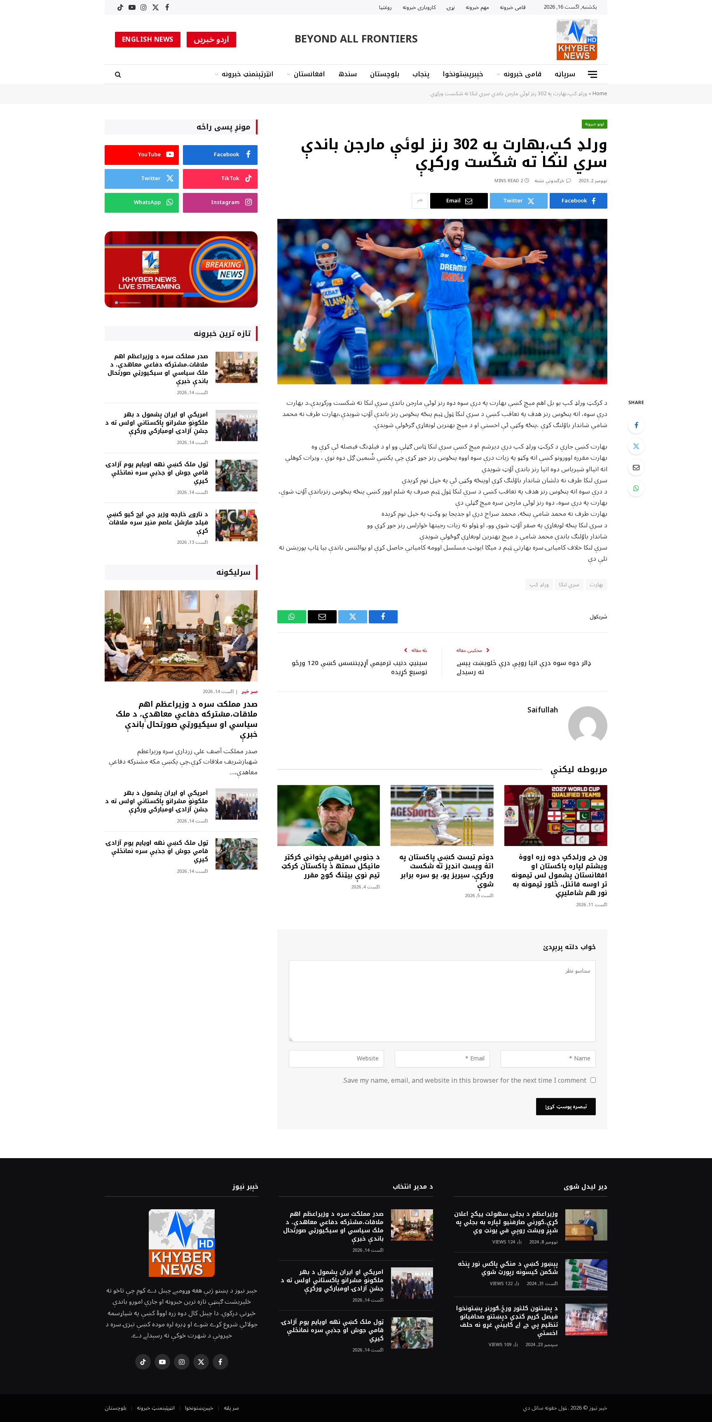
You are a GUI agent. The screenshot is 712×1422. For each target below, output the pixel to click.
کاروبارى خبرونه (419, 7)
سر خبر (249, 692)
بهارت (596, 584)
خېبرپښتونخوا (463, 74)
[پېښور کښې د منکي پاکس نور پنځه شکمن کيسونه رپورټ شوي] (586, 1275)
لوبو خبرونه (594, 124)
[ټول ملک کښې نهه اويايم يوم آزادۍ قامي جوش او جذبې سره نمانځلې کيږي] (236, 475)
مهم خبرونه (477, 7)
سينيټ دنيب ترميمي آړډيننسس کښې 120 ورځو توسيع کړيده (359, 667)
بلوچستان (384, 74)
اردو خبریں (212, 39)
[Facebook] (636, 425)
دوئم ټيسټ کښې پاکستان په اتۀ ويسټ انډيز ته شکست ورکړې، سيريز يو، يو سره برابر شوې (446, 870)
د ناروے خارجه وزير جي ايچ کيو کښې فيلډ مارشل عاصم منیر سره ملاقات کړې (157, 522)
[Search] (119, 74)
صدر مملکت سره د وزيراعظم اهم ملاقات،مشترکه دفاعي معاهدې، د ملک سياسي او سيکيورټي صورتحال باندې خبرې (158, 369)
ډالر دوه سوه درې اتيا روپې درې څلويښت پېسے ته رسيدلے (524, 667)
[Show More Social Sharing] (420, 201)
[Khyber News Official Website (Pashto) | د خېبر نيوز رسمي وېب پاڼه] (577, 39)
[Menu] (592, 74)
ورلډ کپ (538, 584)
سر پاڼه (231, 1408)
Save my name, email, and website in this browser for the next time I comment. (464, 1081)
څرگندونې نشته (549, 181)
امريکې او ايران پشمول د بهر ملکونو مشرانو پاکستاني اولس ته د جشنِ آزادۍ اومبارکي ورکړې (156, 423)
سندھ (347, 74)
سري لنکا (569, 584)
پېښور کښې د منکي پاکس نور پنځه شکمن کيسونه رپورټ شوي (508, 1268)
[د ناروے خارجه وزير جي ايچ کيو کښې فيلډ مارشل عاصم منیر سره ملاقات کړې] (236, 525)
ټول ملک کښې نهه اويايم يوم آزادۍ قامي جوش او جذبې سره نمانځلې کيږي (157, 473)
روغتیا (385, 7)
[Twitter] (636, 446)
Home (600, 93)
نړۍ (451, 7)
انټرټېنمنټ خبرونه (248, 74)
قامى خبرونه (513, 7)
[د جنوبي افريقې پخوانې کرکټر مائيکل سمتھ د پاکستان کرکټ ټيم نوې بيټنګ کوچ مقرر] (328, 815)
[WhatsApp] (636, 488)
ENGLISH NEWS (147, 40)
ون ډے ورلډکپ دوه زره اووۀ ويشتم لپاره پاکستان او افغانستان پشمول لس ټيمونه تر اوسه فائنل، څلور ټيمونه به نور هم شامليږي (559, 875)
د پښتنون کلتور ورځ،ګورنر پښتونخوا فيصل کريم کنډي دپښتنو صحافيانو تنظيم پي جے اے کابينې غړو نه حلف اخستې (507, 1320)
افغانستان (309, 74)
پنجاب (420, 74)
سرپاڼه (565, 74)
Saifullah (542, 710)
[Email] (636, 467)
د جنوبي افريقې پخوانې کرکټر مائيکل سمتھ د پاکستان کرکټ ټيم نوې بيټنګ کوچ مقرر (330, 866)
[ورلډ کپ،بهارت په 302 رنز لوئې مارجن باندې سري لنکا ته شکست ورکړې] (442, 301)
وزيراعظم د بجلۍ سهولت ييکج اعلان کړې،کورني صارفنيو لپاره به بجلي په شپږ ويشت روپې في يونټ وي (506, 1222)
